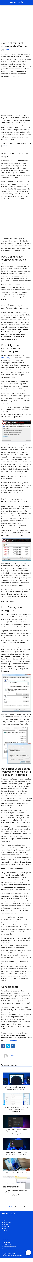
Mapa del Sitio (6, 1249)
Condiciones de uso (8, 1244)
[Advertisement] (16, 23)
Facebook (5, 1224)
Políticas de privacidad (9, 1246)
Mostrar (5, 146)
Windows (4, 1230)
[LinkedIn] (13, 1046)
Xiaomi (4, 1228)
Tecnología (5, 1226)
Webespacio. (16, 1254)
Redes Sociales (6, 1222)
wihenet (8, 49)
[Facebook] (3, 1046)
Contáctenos (6, 1242)
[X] (8, 1046)
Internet (4, 1220)
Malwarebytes (6, 358)
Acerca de (5, 1240)
